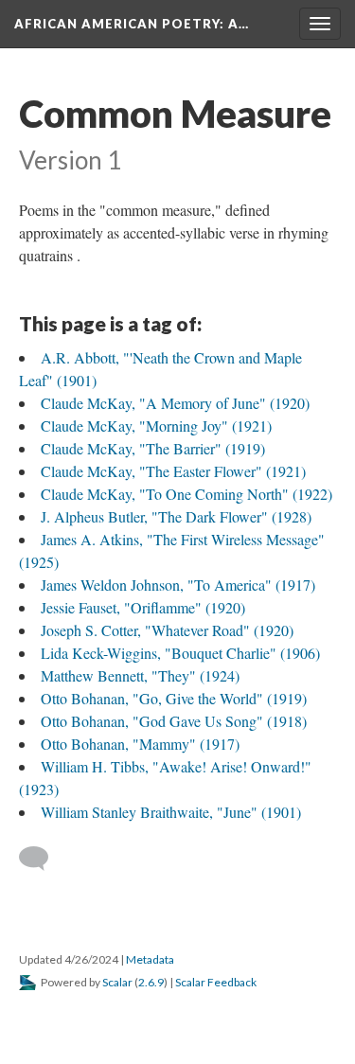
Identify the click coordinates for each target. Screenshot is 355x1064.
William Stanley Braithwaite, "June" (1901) (171, 812)
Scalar (117, 982)
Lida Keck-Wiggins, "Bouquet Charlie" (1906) (180, 653)
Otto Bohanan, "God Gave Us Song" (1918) (174, 721)
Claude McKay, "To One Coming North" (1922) (186, 494)
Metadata (150, 959)
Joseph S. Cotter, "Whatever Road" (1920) (167, 630)
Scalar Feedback (216, 982)
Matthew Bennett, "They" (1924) (140, 675)
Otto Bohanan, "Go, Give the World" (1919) (174, 698)
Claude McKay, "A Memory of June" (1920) (175, 403)
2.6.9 (151, 982)
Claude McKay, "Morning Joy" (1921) (156, 425)
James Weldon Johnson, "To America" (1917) (178, 584)
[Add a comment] (42, 858)
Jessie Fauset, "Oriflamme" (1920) (143, 607)
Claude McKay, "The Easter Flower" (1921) (173, 471)
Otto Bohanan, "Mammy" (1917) (140, 744)
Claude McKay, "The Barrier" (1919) (153, 448)
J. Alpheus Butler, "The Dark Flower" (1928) (176, 516)
